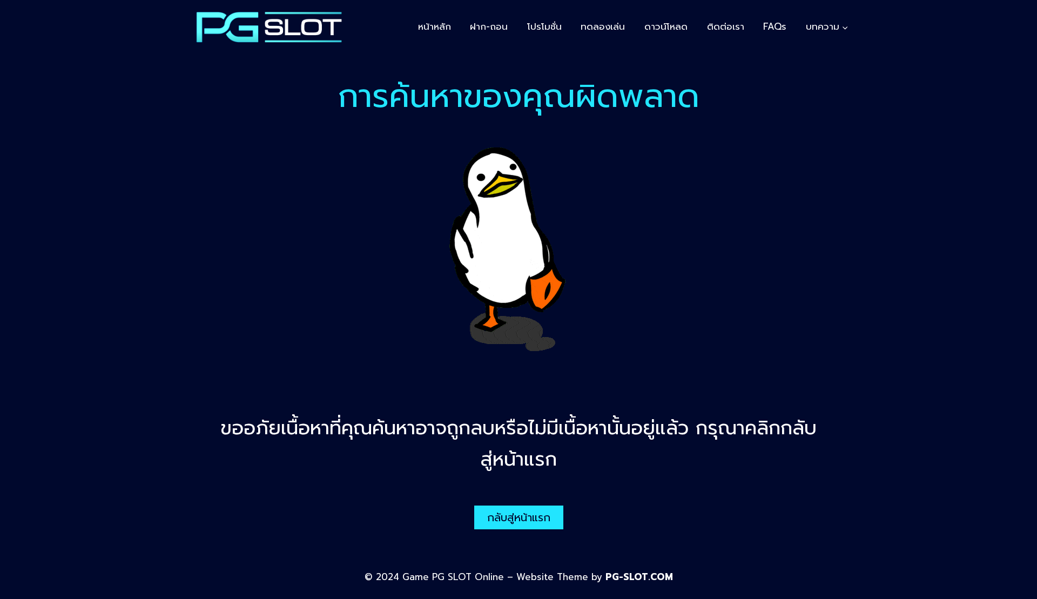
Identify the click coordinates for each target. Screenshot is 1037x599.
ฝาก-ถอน (489, 26)
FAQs (774, 26)
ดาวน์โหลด (666, 26)
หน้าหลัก (434, 26)
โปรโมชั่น (544, 26)
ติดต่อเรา (725, 26)
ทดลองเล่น (603, 26)
